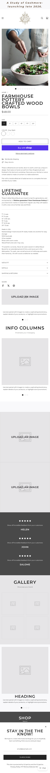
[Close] (45, 726)
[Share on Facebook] (2, 286)
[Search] (42, 18)
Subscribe (25, 757)
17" (27, 123)
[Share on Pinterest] (13, 286)
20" (33, 123)
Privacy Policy (15, 767)
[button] (15, 88)
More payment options (25, 153)
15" (21, 123)
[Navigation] (2, 18)
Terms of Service (29, 767)
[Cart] (47, 18)
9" (10, 123)
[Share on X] (8, 286)
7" (4, 123)
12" (16, 123)
